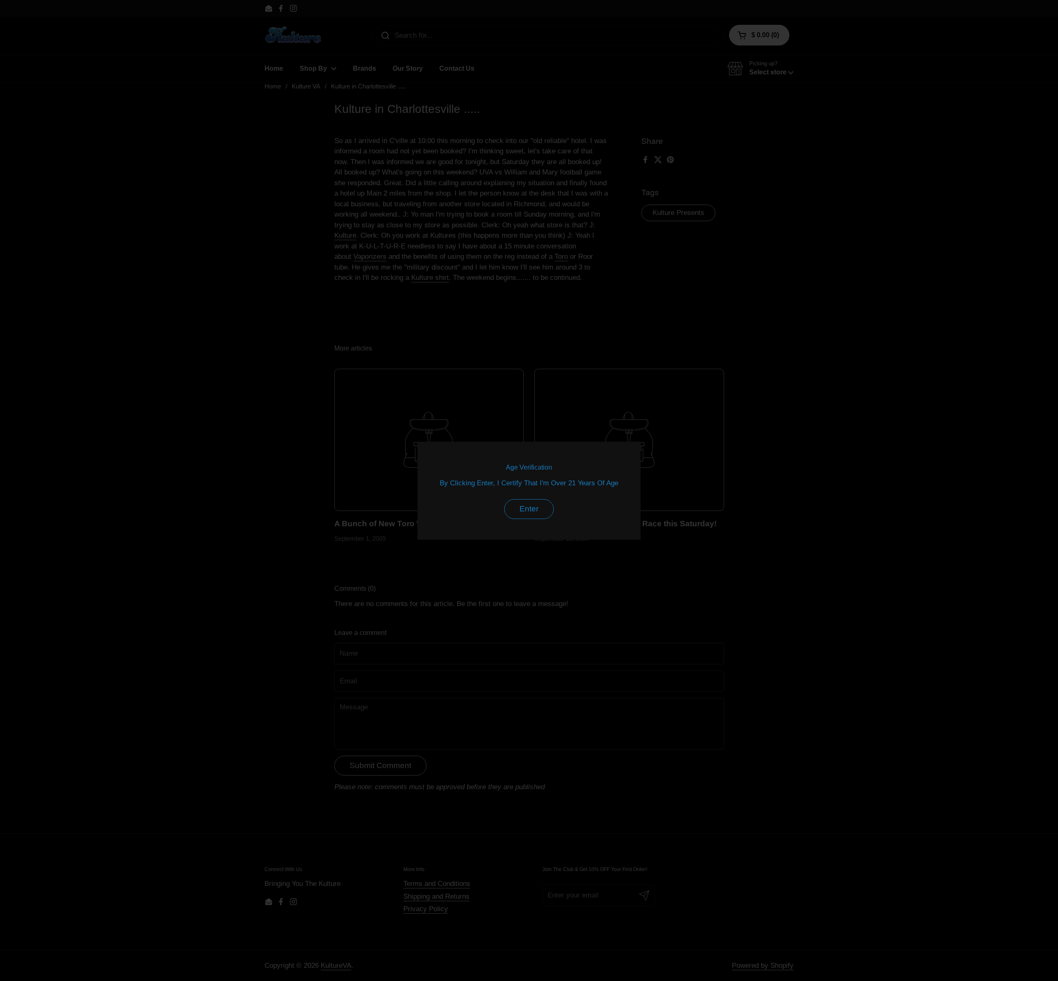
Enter (529, 508)
